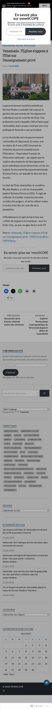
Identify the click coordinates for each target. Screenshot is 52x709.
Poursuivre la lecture (26, 39)
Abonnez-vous (36, 31)
